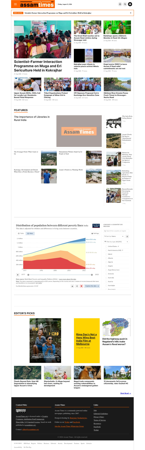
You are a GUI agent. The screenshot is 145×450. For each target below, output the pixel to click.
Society (60, 443)
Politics (39, 443)
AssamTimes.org (22, 416)
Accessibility (18, 447)
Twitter (66, 422)
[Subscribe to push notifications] (120, 4)
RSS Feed (27, 443)
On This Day (27, 447)
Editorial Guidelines (101, 413)
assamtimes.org (30, 425)
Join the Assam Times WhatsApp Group (69, 426)
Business (46, 443)
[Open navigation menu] (15, 4)
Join (95, 410)
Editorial (53, 443)
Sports (83, 443)
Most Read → (125, 393)
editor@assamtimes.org (30, 429)
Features (21, 110)
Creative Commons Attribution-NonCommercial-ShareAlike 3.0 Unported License (32, 419)
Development (68, 443)
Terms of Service (100, 420)
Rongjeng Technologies (78, 418)
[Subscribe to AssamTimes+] (130, 4)
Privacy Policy (99, 417)
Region (33, 443)
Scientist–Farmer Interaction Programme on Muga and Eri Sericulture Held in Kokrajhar (58, 13)
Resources (97, 423)
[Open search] (125, 4)
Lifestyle (89, 443)
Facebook (76, 422)
